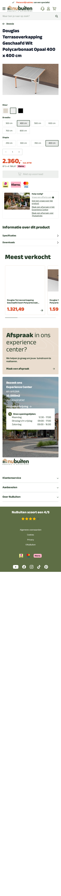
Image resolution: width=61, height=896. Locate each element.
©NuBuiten (30, 545)
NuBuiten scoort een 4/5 (30, 512)
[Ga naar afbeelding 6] (36, 97)
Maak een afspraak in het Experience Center (43, 208)
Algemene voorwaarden (30, 530)
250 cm (9, 143)
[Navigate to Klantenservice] (42, 9)
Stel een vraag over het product (42, 202)
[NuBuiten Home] (19, 9)
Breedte (6, 117)
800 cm (23, 131)
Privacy (30, 540)
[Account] (48, 8)
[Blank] (6, 111)
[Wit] (13, 111)
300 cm (9, 123)
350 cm (37, 143)
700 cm (9, 131)
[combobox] (30, 16)
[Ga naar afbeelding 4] (31, 97)
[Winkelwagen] (55, 9)
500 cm (37, 123)
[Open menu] (4, 9)
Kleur (5, 105)
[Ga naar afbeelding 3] (28, 97)
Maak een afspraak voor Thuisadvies (42, 214)
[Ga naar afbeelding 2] (26, 97)
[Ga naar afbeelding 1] (23, 97)
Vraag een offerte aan (41, 197)
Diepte (6, 137)
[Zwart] (21, 111)
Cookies (30, 535)
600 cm (51, 123)
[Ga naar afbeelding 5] (33, 97)
